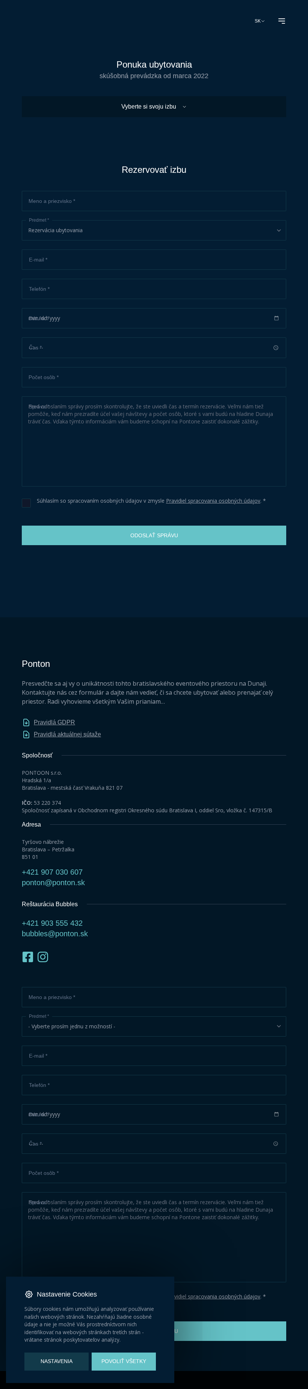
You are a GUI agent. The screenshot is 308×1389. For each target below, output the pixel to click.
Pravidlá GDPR (54, 722)
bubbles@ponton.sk (55, 934)
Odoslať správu (154, 535)
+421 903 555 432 (52, 923)
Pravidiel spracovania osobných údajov (213, 500)
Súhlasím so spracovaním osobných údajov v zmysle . (150, 500)
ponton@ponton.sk (53, 882)
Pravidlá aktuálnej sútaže (67, 734)
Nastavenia (56, 1361)
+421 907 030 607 (52, 872)
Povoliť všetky (123, 1361)
